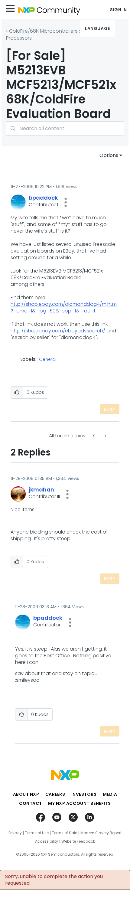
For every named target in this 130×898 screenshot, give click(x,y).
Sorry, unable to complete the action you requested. (54, 880)
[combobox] (65, 128)
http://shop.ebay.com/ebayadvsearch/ (58, 330)
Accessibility (46, 841)
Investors (84, 794)
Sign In (118, 10)
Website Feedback (78, 841)
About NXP (26, 794)
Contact (30, 803)
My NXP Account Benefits (79, 803)
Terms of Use (37, 833)
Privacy (15, 833)
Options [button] (108, 155)
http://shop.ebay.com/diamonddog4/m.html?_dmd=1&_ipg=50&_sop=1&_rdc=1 (64, 307)
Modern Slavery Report (101, 833)
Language (97, 28)
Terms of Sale (64, 833)
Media (110, 794)
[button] (65, 202)
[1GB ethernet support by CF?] (94, 435)
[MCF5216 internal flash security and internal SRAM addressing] (104, 435)
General (47, 359)
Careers (55, 794)
